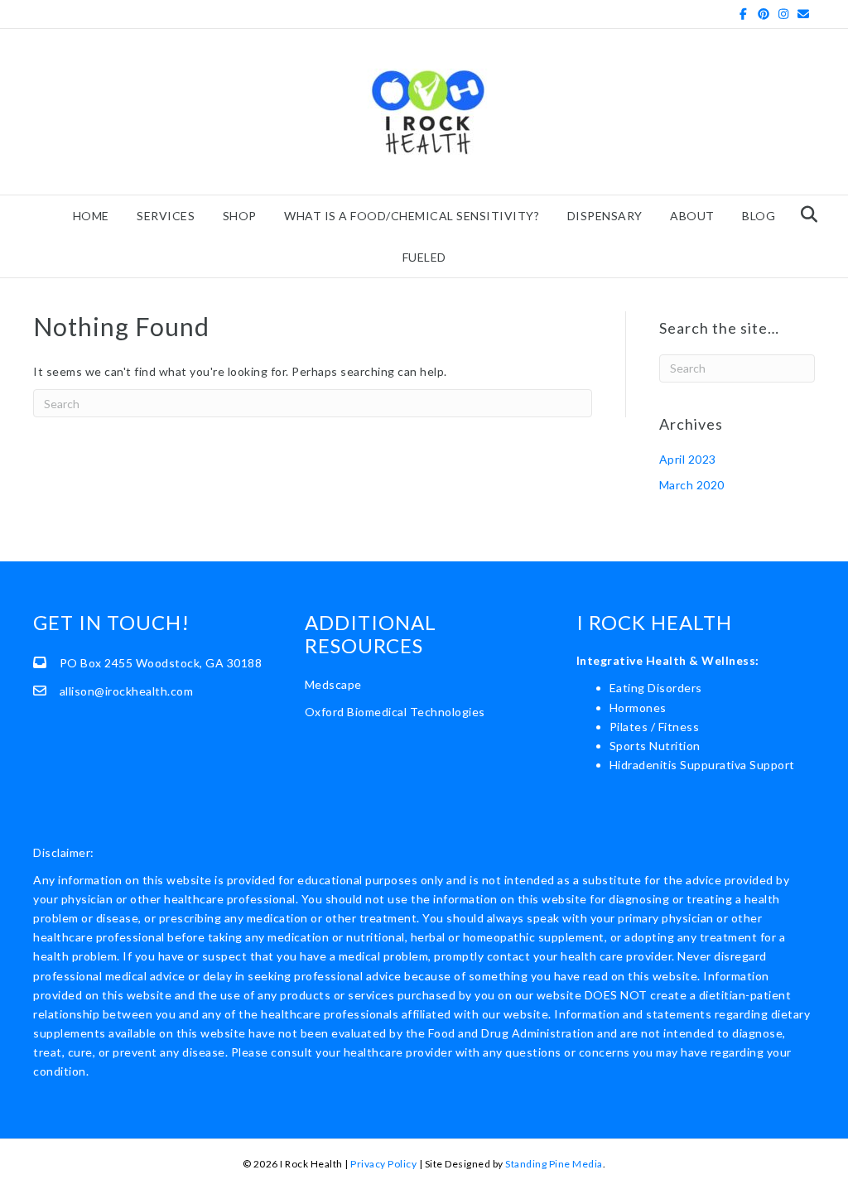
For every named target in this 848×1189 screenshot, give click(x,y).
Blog (758, 216)
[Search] (804, 214)
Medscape (333, 684)
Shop (240, 216)
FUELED (424, 257)
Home (91, 216)
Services (166, 216)
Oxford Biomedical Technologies (395, 712)
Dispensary (605, 216)
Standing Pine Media (554, 1164)
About (692, 216)
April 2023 (687, 459)
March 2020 (692, 485)
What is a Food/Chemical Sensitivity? (411, 216)
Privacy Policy (383, 1164)
